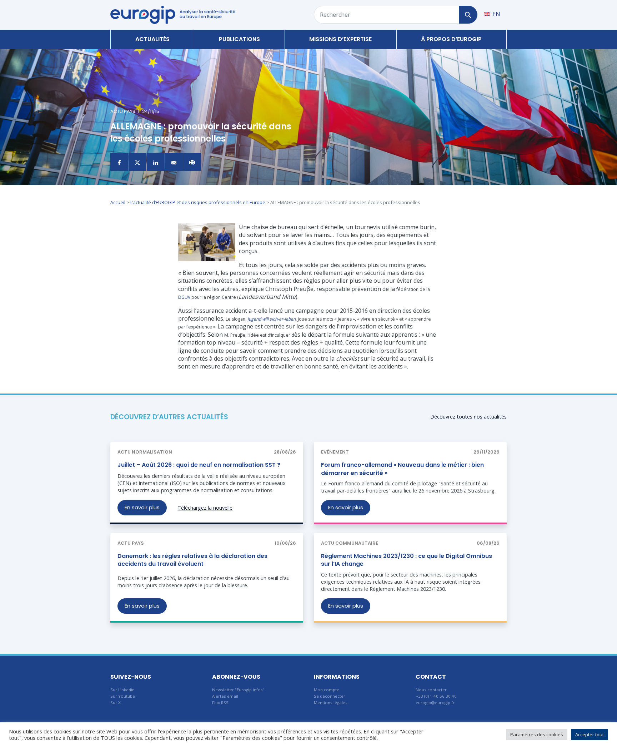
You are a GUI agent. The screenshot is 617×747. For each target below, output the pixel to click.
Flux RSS (220, 702)
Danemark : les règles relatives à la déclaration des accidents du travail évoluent (192, 560)
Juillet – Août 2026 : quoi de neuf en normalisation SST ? (198, 465)
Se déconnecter (329, 696)
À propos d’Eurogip (451, 39)
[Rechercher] (468, 15)
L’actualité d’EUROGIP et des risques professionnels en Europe (197, 202)
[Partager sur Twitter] (137, 162)
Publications (239, 39)
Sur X (115, 702)
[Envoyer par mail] (174, 162)
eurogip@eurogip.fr (435, 702)
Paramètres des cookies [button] (536, 734)
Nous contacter (431, 689)
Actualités (152, 39)
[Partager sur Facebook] (119, 162)
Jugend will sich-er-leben (271, 319)
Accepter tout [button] (589, 734)
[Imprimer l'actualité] (192, 162)
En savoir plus (142, 507)
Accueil (117, 202)
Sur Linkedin (122, 689)
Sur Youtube (122, 696)
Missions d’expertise (340, 39)
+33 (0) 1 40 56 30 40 (436, 696)
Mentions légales (330, 702)
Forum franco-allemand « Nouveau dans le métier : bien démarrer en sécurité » (402, 469)
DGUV (184, 297)
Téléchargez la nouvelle (204, 507)
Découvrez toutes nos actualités (468, 416)
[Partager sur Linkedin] (156, 162)
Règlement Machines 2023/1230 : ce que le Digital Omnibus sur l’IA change (406, 560)
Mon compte (326, 689)
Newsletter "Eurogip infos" (238, 689)
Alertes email (225, 696)
